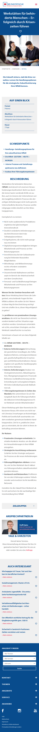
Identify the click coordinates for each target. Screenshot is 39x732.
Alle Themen (9, 654)
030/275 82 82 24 (26, 527)
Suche (19, 668)
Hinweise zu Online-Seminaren (10, 724)
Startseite (6, 69)
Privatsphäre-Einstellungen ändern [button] (11, 727)
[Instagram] (19, 710)
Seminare (16, 69)
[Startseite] (13, 4)
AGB (3, 716)
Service (6, 697)
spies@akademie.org (27, 529)
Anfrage (29, 550)
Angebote (7, 691)
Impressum (5, 722)
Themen (6, 684)
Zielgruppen (19, 506)
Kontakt (6, 677)
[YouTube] (35, 710)
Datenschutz (5, 719)
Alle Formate (9, 659)
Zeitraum (8, 663)
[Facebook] (3, 710)
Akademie (7, 704)
